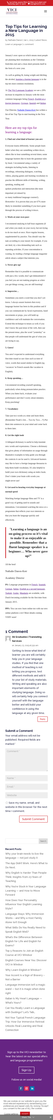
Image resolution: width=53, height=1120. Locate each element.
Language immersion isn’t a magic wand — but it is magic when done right (25, 988)
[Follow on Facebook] (21, 1088)
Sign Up (26, 1070)
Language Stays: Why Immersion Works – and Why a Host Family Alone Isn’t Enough (24, 918)
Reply (42, 719)
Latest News (41, 40)
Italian (43, 103)
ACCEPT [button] (25, 1114)
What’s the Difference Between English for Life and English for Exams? (23, 941)
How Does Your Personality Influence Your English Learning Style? (23, 904)
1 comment (28, 44)
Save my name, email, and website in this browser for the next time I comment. (26, 806)
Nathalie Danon (15, 40)
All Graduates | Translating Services (27, 639)
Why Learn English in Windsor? (23, 969)
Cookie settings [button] (11, 1114)
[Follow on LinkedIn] (32, 1088)
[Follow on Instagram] (26, 1088)
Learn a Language (13, 44)
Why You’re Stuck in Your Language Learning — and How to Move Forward (25, 890)
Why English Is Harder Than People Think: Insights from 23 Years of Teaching (26, 876)
